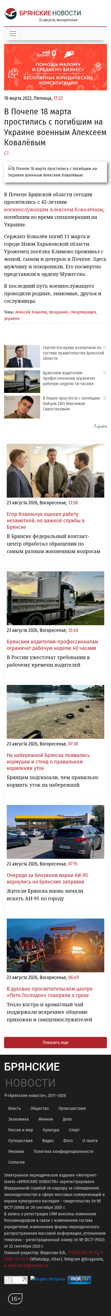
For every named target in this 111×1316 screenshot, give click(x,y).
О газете (90, 1140)
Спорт (74, 1129)
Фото (68, 1140)
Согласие (16, 1162)
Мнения (46, 1119)
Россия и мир (20, 1129)
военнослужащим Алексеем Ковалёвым (53, 209)
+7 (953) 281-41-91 (83, 1252)
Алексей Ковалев (31, 312)
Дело (67, 1119)
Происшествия (72, 1108)
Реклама (16, 1151)
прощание (58, 312)
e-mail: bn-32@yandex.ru (26, 1265)
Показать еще (55, 1042)
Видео (48, 1140)
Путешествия (20, 1140)
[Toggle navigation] (12, 33)
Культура (51, 1129)
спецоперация (83, 312)
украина (12, 318)
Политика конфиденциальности (63, 1151)
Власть (14, 1108)
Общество (39, 1108)
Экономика (18, 1119)
